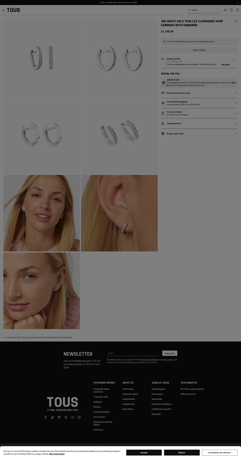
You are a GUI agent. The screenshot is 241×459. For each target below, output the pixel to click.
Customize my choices (219, 452)
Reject (182, 452)
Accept (144, 452)
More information (57, 454)
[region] (120, 452)
